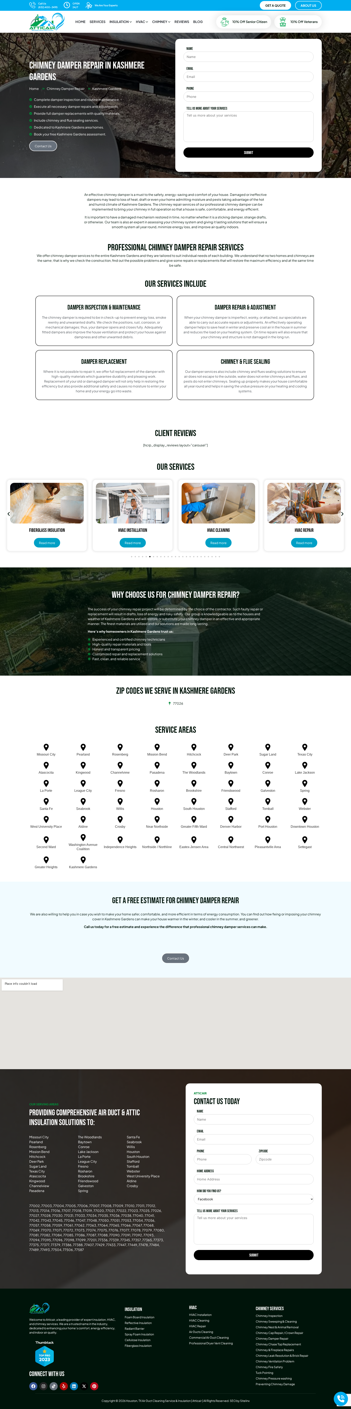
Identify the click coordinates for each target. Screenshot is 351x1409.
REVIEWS (181, 21)
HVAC (140, 21)
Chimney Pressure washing (274, 1378)
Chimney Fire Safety (269, 1367)
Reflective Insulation (138, 1323)
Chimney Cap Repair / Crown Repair (279, 1333)
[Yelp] (64, 1386)
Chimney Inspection (269, 1315)
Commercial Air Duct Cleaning (209, 1337)
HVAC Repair (197, 1326)
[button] (120, 21)
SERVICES (97, 21)
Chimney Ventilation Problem (275, 1361)
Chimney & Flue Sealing (245, 362)
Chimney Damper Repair (272, 1338)
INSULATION (119, 21)
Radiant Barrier (134, 1328)
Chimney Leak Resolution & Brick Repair (282, 1355)
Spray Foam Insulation (139, 1334)
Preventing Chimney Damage (275, 1384)
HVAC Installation (200, 1314)
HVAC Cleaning (199, 1320)
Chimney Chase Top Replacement (278, 1344)
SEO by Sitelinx (240, 1400)
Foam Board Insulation (139, 1317)
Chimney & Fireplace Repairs (275, 1350)
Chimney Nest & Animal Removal (277, 1327)
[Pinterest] (94, 1386)
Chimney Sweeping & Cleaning (276, 1321)
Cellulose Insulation (138, 1340)
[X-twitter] (84, 1386)
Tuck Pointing (264, 1372)
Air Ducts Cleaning (201, 1332)
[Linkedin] (74, 1386)
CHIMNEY (159, 21)
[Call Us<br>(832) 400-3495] (32, 5)
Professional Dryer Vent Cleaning (211, 1343)
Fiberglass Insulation (138, 1345)
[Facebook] (33, 1386)
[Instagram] (43, 1386)
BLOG (198, 21)
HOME (80, 21)
